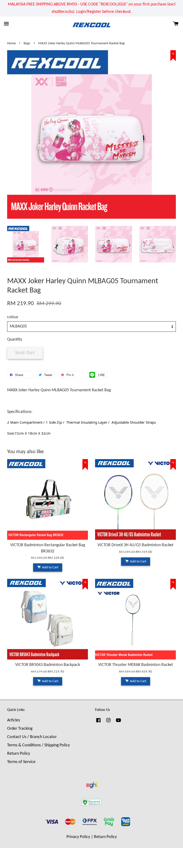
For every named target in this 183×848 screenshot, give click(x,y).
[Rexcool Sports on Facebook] (98, 722)
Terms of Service (21, 762)
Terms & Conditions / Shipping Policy (38, 745)
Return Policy (18, 753)
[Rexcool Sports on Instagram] (108, 722)
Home (11, 43)
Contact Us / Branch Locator (32, 737)
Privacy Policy (78, 837)
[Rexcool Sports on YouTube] (118, 722)
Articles (13, 720)
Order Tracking (19, 728)
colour (12, 317)
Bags (27, 43)
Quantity (14, 339)
